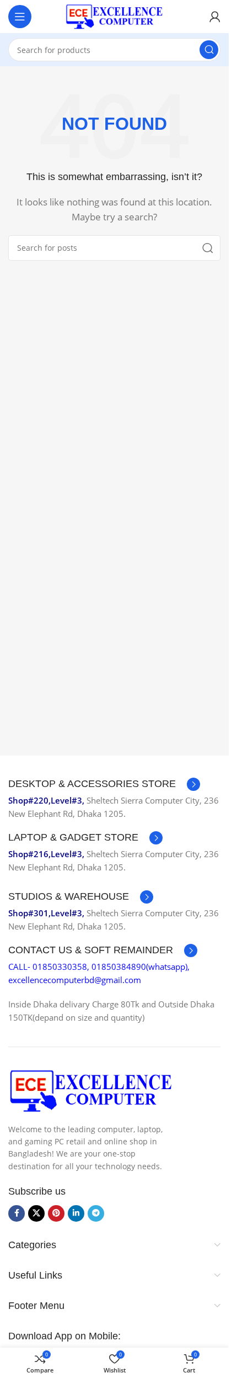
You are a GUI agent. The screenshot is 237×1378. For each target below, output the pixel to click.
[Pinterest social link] (56, 1213)
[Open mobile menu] (20, 17)
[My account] (215, 17)
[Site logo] (114, 15)
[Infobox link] (104, 784)
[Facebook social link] (16, 1213)
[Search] (209, 49)
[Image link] (91, 1089)
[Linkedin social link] (76, 1213)
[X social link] (36, 1213)
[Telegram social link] (96, 1213)
